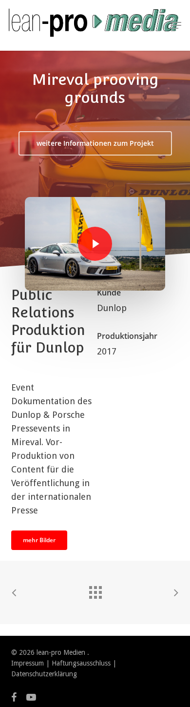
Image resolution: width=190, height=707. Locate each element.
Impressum (27, 663)
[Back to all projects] (95, 590)
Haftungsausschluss (81, 663)
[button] (176, 25)
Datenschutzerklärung (44, 674)
